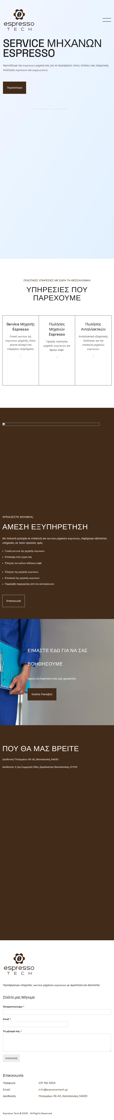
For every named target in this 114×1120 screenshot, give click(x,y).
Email (7, 1019)
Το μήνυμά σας (12, 1031)
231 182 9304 (47, 1083)
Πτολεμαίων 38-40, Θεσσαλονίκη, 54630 (63, 1096)
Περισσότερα (14, 87)
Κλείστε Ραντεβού (42, 694)
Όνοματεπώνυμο (13, 1006)
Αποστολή (11, 1058)
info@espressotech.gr (53, 1089)
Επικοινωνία (13, 601)
